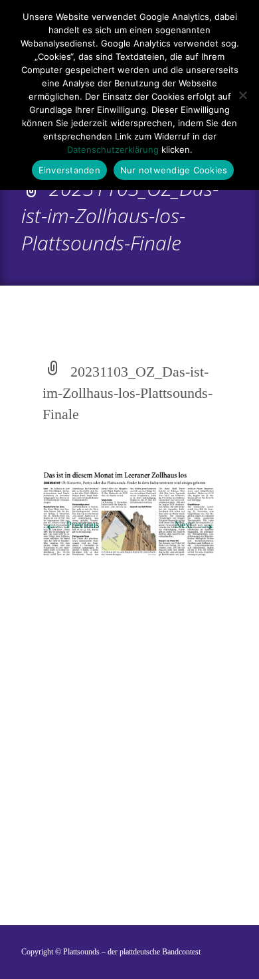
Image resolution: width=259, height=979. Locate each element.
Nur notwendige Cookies (174, 170)
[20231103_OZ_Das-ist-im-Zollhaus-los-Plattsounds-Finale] (129, 514)
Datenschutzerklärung (113, 149)
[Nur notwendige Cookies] (242, 95)
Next (195, 525)
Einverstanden (69, 170)
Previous (71, 525)
